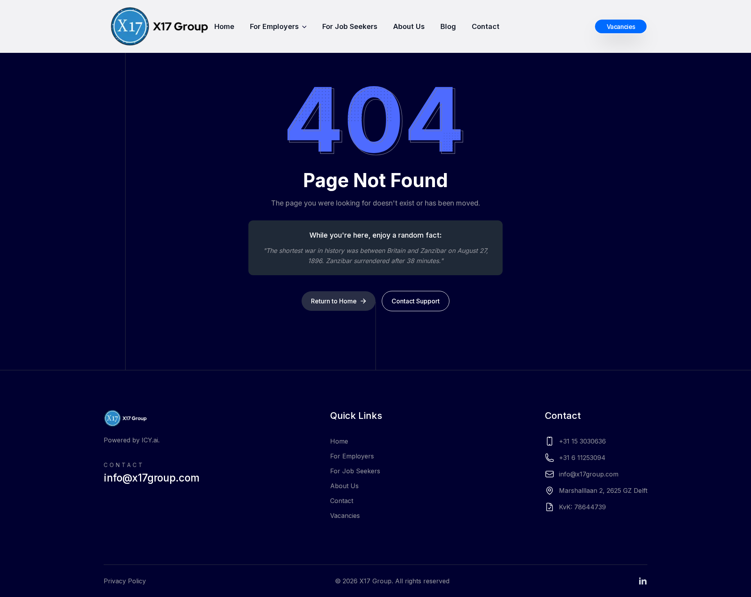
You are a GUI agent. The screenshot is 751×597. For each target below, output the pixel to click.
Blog (448, 26)
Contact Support (416, 301)
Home (224, 26)
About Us (409, 26)
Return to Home (334, 301)
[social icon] (642, 581)
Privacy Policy (125, 581)
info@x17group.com (151, 478)
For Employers (274, 26)
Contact (485, 26)
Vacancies (345, 515)
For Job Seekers (349, 26)
